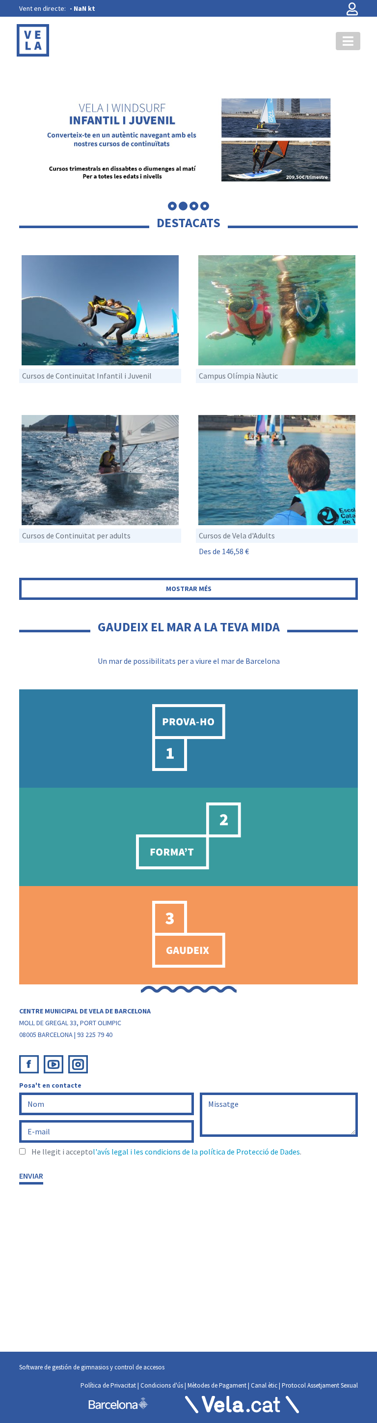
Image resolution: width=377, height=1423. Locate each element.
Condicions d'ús (161, 1385)
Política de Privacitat (108, 1385)
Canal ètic (264, 1385)
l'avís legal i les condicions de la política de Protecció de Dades (196, 1152)
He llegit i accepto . (166, 1152)
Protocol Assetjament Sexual (320, 1385)
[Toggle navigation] (348, 41)
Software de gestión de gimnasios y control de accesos (91, 1367)
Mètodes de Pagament (217, 1385)
